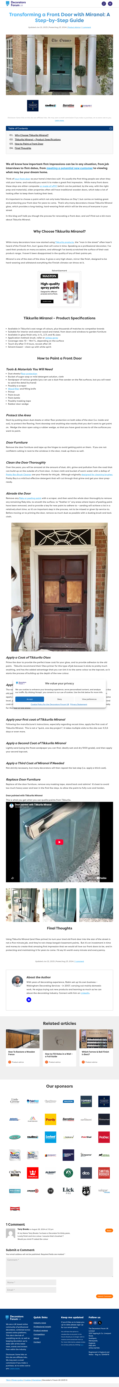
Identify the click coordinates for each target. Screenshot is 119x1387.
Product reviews (41, 1330)
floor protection (29, 373)
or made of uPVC (48, 186)
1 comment (86, 27)
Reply (109, 1230)
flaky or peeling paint (30, 498)
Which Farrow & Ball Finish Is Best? (95, 1053)
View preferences (89, 699)
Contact (37, 1342)
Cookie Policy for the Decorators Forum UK (50, 704)
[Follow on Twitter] (100, 1323)
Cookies (27, 1380)
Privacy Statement (78, 704)
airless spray (51, 337)
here (81, 1345)
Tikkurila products (64, 242)
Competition (39, 1334)
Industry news (40, 1323)
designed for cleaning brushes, (97, 474)
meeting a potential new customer (69, 168)
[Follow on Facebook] (95, 1323)
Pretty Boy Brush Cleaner (18, 474)
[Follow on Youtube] (90, 1323)
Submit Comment (104, 1296)
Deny (59, 699)
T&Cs (8, 1380)
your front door (22, 178)
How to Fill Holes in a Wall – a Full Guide (59, 1055)
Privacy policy (17, 1380)
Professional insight (42, 1327)
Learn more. (59, 120)
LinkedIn (85, 993)
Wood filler (13, 388)
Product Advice (74, 27)
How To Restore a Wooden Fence (21, 1053)
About (36, 1338)
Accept (30, 699)
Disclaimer (36, 1380)
